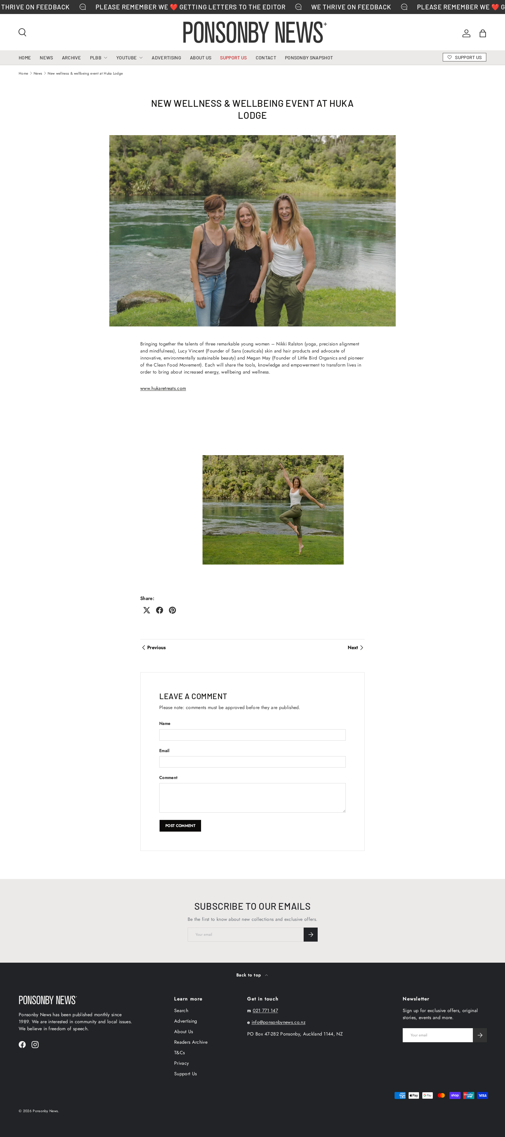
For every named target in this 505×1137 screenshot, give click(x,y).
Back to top (249, 975)
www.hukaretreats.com (163, 388)
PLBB (95, 57)
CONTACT (266, 57)
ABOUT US (201, 57)
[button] (482, 33)
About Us (183, 1031)
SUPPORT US (233, 57)
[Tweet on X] (146, 610)
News (38, 73)
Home (23, 73)
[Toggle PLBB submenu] (105, 57)
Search (181, 1010)
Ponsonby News (45, 1111)
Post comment (180, 825)
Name (164, 723)
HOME (25, 57)
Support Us (185, 1073)
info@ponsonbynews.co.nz (278, 1022)
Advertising (185, 1021)
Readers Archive (190, 1042)
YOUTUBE (126, 57)
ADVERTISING (166, 57)
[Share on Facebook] (159, 610)
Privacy (181, 1063)
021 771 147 (265, 1010)
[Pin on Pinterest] (172, 610)
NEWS (46, 57)
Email (164, 751)
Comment (168, 777)
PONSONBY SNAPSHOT (309, 57)
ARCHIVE (71, 57)
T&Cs (179, 1052)
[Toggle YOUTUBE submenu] (140, 57)
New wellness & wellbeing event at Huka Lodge (85, 73)
